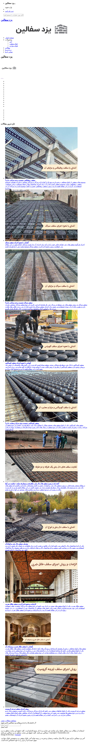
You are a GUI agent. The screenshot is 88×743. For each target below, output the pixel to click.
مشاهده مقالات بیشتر (8, 721)
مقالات (7, 48)
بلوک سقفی (13, 44)
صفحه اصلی (9, 38)
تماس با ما (9, 52)
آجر (10, 42)
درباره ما (8, 50)
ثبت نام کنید (9, 11)
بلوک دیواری (13, 46)
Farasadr (18, 735)
